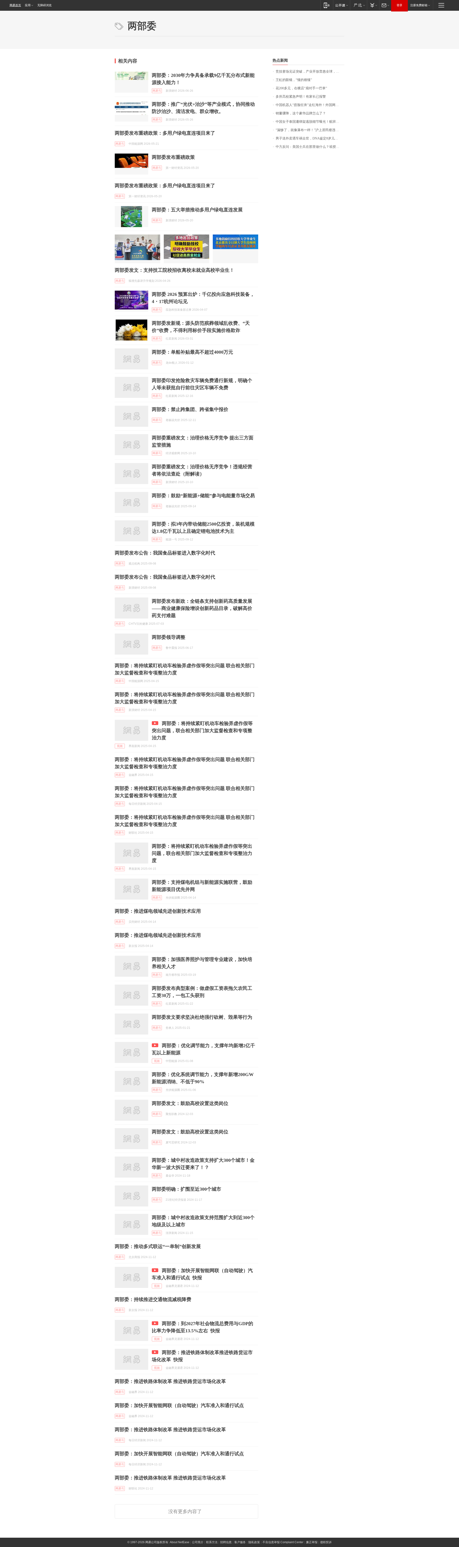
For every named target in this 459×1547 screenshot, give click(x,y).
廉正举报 (311, 1542)
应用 (28, 5)
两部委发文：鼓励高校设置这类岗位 (190, 1103)
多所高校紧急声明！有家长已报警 (301, 96)
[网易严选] (358, 5)
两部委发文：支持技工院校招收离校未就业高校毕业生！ (174, 270)
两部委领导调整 (168, 637)
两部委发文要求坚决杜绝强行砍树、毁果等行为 (202, 1017)
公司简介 (197, 1542)
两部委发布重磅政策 (173, 157)
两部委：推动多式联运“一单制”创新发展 (158, 1246)
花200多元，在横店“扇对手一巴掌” (301, 88)
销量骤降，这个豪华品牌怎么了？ (301, 113)
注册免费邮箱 (418, 5)
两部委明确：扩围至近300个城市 (186, 1189)
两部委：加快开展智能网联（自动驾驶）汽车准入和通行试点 (179, 1405)
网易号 (157, 90)
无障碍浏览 (44, 5)
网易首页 (15, 5)
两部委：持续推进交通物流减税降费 (153, 1299)
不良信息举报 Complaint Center (282, 1542)
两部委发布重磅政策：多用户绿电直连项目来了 (165, 133)
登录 (399, 5)
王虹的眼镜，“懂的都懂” (294, 80)
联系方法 (212, 1542)
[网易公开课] (341, 5)
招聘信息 (226, 1542)
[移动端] (326, 5)
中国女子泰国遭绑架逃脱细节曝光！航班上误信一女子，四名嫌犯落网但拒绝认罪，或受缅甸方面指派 (310, 121)
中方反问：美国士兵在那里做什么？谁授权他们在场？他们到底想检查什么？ (310, 147)
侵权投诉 (326, 1542)
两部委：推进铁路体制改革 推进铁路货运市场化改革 (170, 1381)
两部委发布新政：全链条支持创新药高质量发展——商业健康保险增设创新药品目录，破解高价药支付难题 (202, 608)
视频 (120, 746)
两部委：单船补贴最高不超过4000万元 (192, 352)
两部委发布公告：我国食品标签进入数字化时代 (165, 552)
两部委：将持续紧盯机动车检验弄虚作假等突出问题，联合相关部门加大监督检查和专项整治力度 (202, 730)
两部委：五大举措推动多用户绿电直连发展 (197, 209)
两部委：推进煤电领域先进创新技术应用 (158, 911)
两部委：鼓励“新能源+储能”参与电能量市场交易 (203, 495)
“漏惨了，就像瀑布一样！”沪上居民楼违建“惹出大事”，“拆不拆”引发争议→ (310, 130)
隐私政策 (254, 1542)
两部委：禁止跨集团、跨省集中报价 (190, 409)
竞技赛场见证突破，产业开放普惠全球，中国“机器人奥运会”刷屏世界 (310, 71)
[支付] (373, 5)
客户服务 (240, 1542)
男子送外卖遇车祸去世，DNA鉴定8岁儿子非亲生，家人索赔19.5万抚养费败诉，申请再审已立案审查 (310, 138)
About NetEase (179, 1542)
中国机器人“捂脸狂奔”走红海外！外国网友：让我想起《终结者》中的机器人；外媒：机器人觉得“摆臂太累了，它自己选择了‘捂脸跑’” (310, 105)
